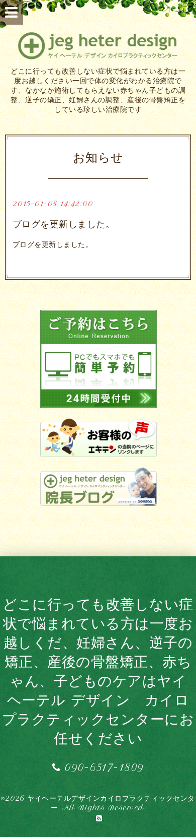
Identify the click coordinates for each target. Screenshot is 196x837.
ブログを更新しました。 (64, 224)
